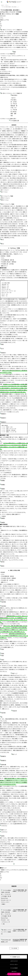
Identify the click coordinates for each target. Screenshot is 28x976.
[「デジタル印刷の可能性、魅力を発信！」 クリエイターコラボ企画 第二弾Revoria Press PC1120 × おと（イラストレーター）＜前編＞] (14, 924)
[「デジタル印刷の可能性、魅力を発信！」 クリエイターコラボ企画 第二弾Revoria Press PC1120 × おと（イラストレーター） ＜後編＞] (14, 904)
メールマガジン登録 (15, 974)
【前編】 (21, 39)
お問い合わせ (14, 971)
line (1, 26)
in (0, 28)
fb (0, 22)
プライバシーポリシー (14, 964)
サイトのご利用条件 (14, 968)
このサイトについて (14, 961)
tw (0, 24)
